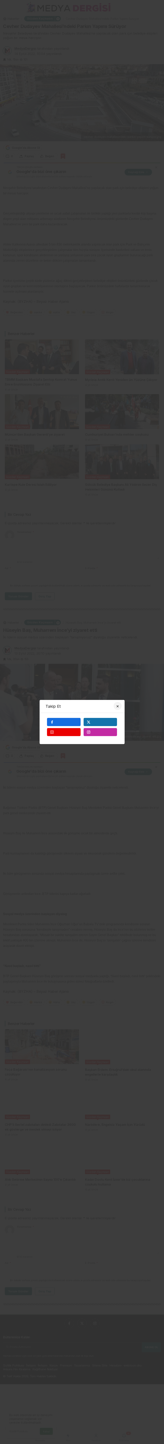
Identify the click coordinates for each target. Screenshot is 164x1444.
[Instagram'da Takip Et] (100, 732)
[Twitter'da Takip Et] (100, 722)
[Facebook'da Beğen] (64, 722)
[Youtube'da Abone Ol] (64, 732)
